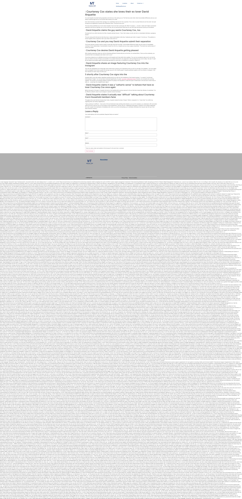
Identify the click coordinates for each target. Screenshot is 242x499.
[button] (140, 3)
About (132, 3)
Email (86, 137)
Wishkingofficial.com (121, 6)
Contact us (139, 3)
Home (117, 3)
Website (87, 143)
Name (87, 132)
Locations (124, 3)
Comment (88, 116)
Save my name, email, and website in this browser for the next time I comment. (105, 148)
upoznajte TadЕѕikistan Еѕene (129, 79)
